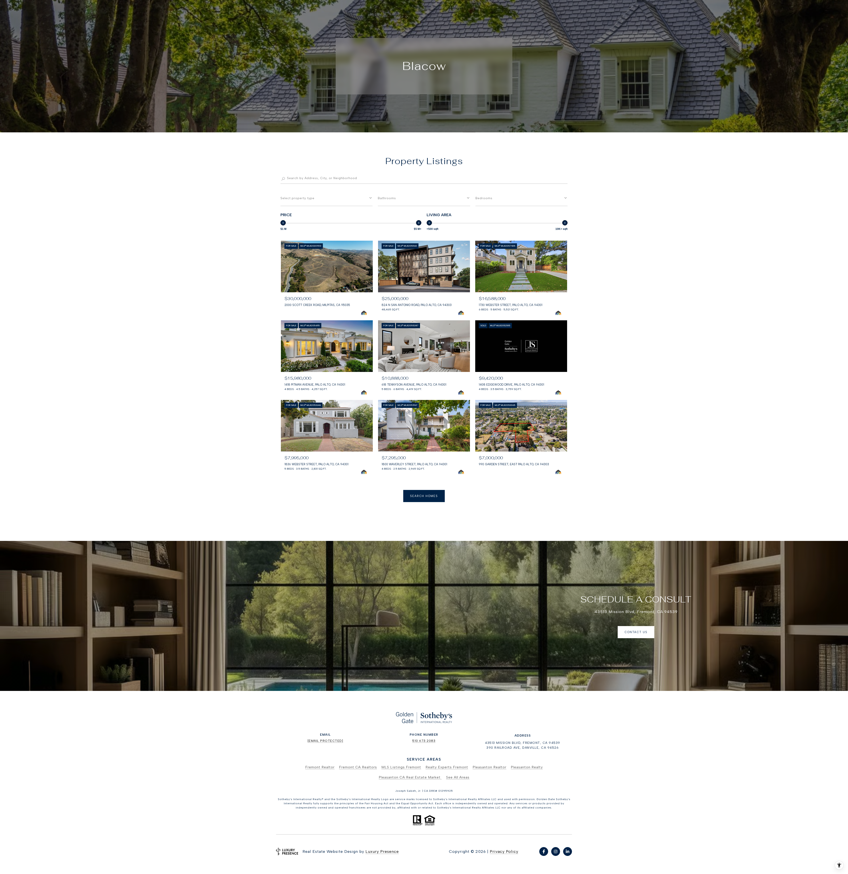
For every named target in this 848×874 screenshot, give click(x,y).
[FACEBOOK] (543, 851)
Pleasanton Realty (527, 767)
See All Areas (457, 777)
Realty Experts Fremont (447, 767)
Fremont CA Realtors (358, 767)
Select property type (297, 198)
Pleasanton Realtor (489, 767)
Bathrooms (387, 198)
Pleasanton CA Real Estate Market (410, 777)
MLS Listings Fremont (401, 767)
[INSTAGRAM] (555, 851)
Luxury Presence (382, 851)
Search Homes (424, 496)
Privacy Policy (504, 851)
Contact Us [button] (636, 632)
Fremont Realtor (320, 767)
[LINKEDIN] (567, 851)
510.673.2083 (423, 741)
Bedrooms (483, 198)
